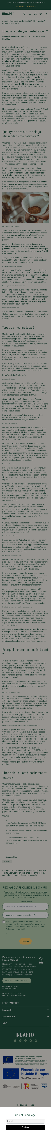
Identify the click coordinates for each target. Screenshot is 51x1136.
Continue (25, 1127)
